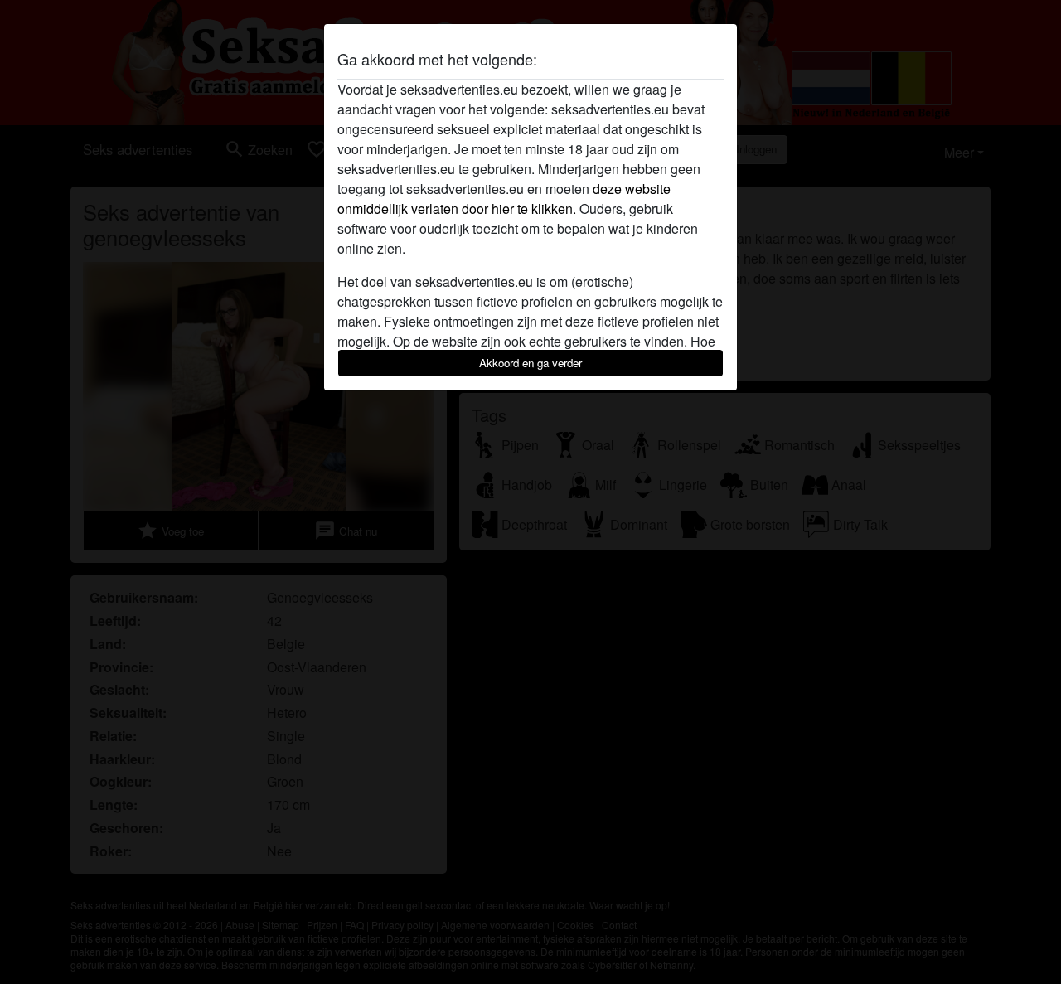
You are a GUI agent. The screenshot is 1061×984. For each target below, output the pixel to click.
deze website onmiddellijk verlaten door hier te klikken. (504, 198)
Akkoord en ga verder (530, 363)
